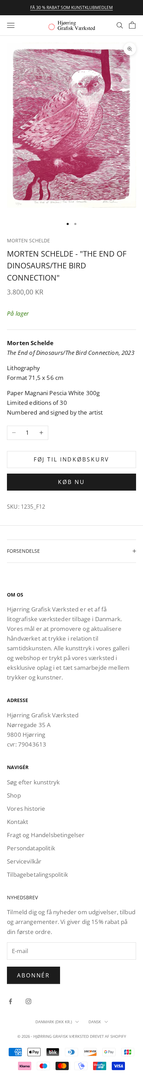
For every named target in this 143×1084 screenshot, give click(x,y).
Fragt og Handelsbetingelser (46, 835)
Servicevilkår (24, 861)
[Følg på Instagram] (28, 1001)
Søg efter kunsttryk (33, 782)
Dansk (95, 1021)
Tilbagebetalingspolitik (37, 874)
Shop (14, 795)
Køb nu (71, 482)
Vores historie (26, 808)
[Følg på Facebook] (10, 1001)
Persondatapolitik (31, 848)
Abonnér (33, 975)
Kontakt (17, 822)
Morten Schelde (28, 240)
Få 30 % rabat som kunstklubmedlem (71, 7)
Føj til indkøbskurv (72, 459)
